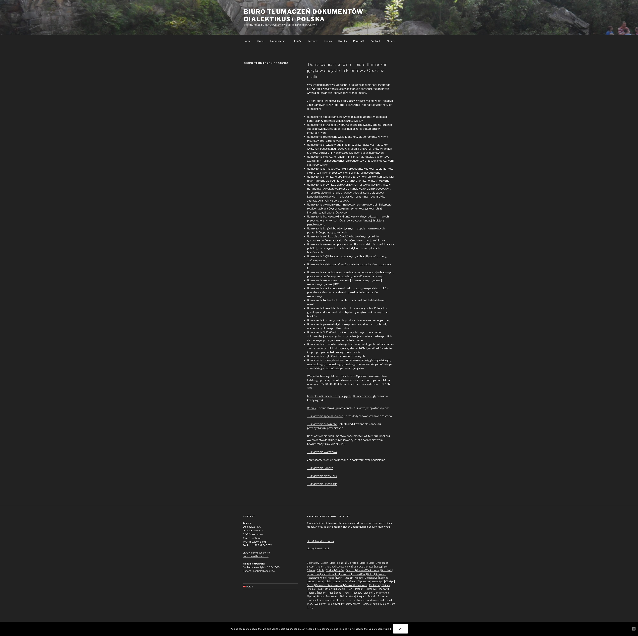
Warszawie (363, 100)
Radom (322, 592)
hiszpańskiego (334, 368)
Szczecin (383, 596)
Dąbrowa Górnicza (363, 566)
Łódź (344, 581)
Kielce (330, 577)
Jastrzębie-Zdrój (330, 574)
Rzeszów (357, 592)
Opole (310, 585)
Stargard (361, 596)
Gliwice (330, 570)
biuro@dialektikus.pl (318, 548)
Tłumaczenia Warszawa (322, 452)
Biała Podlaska (338, 562)
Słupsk (320, 596)
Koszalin (348, 577)
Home (247, 41)
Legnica (383, 577)
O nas (260, 41)
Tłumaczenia (277, 41)
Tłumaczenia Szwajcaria (322, 484)
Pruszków (370, 588)
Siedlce (368, 592)
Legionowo (371, 577)
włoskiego (350, 364)
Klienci (391, 41)
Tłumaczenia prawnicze (322, 424)
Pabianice (374, 585)
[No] (634, 629)
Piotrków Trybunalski (333, 588)
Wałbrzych (320, 603)
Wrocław (347, 603)
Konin (339, 577)
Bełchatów (313, 562)
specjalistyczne (333, 116)
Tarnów (342, 600)
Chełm (319, 566)
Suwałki (372, 596)
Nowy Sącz (378, 581)
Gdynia (320, 570)
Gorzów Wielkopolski (367, 570)
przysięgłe (329, 124)
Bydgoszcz (382, 562)
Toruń (387, 600)
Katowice (380, 574)
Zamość (366, 603)
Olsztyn (389, 581)
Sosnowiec (332, 596)
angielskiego (382, 360)
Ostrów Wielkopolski (355, 585)
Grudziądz (386, 570)
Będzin (324, 562)
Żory (310, 607)
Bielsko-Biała (367, 562)
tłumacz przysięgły (364, 396)
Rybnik (346, 592)
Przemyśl (382, 588)
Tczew (351, 600)
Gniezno (350, 570)
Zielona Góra (388, 603)
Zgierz (375, 603)
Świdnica (312, 600)
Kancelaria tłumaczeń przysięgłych (329, 396)
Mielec (352, 581)
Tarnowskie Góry (327, 600)
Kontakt (375, 41)
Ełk (385, 566)
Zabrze (356, 603)
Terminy (313, 41)
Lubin (320, 581)
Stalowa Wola (347, 596)
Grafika (342, 41)
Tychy (310, 603)
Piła (319, 588)
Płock (350, 588)
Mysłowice (364, 581)
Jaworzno (345, 574)
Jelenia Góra (359, 574)
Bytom (310, 566)
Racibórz (312, 592)
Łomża (336, 581)
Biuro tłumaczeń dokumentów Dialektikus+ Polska (304, 15)
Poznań (359, 588)
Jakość (298, 41)
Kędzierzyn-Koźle (316, 577)
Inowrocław (313, 574)
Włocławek (334, 603)
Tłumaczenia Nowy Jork (322, 476)
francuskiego (333, 364)
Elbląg (378, 566)
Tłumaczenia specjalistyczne (325, 416)
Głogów (339, 570)
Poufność (358, 41)
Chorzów (330, 566)
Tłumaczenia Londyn (320, 468)
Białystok (352, 562)
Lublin (327, 581)
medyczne (329, 156)
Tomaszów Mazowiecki (370, 600)
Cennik (328, 41)
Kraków (359, 577)
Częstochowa (344, 566)
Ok (400, 628)
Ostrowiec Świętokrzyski (329, 585)
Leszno (311, 581)
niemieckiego (315, 364)
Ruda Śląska (334, 592)
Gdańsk (311, 570)
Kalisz (370, 574)
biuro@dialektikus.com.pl (256, 552)
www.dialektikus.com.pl (255, 556)
